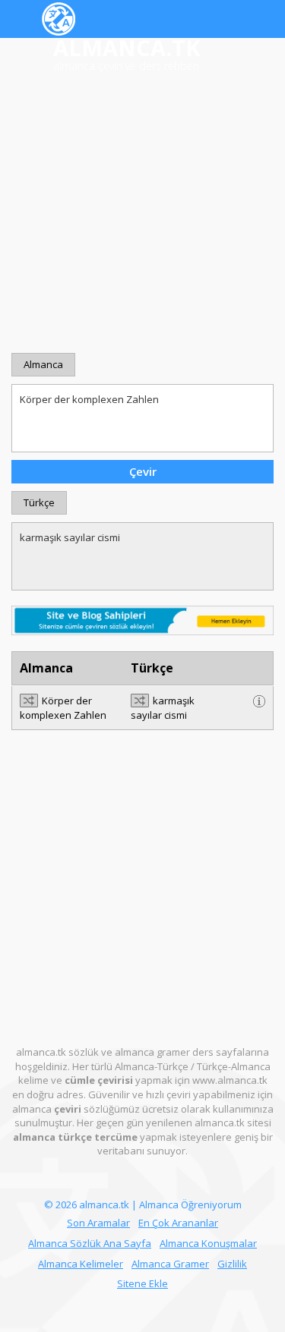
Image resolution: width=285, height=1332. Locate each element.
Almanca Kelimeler (80, 1264)
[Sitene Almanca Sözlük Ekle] (142, 619)
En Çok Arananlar (178, 1223)
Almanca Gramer (170, 1264)
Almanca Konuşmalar (208, 1243)
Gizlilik (232, 1264)
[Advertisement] (142, 213)
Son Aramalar (98, 1223)
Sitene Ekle (142, 1283)
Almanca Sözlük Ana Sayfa (89, 1243)
